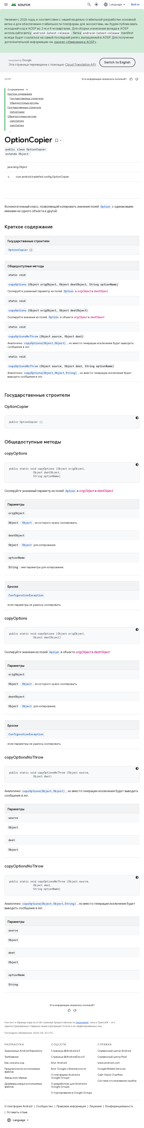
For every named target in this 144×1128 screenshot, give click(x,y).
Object (27, 522)
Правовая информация (71, 1106)
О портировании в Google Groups (71, 1092)
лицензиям (82, 1022)
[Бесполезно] (137, 79)
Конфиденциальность (119, 1106)
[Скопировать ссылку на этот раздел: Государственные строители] (73, 395)
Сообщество (44, 1106)
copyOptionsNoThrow (23, 336)
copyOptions (17, 284)
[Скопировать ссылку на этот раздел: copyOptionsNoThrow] (48, 757)
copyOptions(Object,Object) (45, 343)
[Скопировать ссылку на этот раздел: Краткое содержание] (57, 227)
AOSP (7, 79)
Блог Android (59, 1062)
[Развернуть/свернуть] (27, 89)
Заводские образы (15, 1077)
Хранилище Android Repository (23, 1050)
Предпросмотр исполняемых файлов (22, 1070)
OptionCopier (18, 250)
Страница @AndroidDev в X (68, 1056)
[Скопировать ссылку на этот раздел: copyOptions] (31, 453)
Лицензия (96, 1106)
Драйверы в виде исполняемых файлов (23, 1085)
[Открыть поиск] (89, 4)
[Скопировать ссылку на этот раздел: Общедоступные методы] (66, 442)
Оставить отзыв (17, 1112)
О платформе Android (18, 1106)
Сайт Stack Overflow (110, 1074)
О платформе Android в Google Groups (65, 1076)
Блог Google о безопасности (68, 1068)
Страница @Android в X (65, 1050)
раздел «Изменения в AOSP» (75, 42)
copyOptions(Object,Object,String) (50, 373)
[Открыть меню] (6, 4)
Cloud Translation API (80, 65)
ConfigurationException (26, 595)
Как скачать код (14, 1062)
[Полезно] (131, 79)
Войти (135, 4)
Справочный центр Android (114, 1050)
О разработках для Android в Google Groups (69, 1085)
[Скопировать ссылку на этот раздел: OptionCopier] (33, 407)
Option (105, 206)
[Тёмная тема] (137, 418)
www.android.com (109, 1062)
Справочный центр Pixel (112, 1056)
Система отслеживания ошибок (117, 1080)
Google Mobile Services (111, 1068)
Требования (11, 1056)
